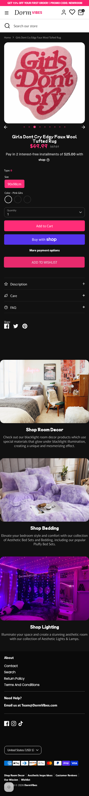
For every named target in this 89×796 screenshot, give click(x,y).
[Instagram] (13, 723)
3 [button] (35, 127)
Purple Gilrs (27, 199)
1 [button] (24, 127)
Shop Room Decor (14, 775)
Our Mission (11, 779)
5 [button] (45, 127)
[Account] (64, 10)
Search (10, 672)
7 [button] (54, 127)
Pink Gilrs (8, 199)
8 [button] (59, 127)
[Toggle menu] (6, 13)
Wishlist (25, 779)
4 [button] (40, 127)
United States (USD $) (20, 750)
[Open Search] (7, 25)
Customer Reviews (66, 775)
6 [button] (50, 127)
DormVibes (30, 785)
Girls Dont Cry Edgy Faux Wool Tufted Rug (38, 37)
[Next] (83, 127)
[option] (44, 82)
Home (7, 37)
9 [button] (64, 127)
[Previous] (5, 127)
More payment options (44, 250)
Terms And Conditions (22, 684)
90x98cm (14, 183)
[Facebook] (6, 723)
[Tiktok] (20, 723)
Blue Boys (18, 199)
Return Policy (14, 678)
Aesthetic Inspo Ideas (40, 775)
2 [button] (29, 127)
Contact (11, 665)
